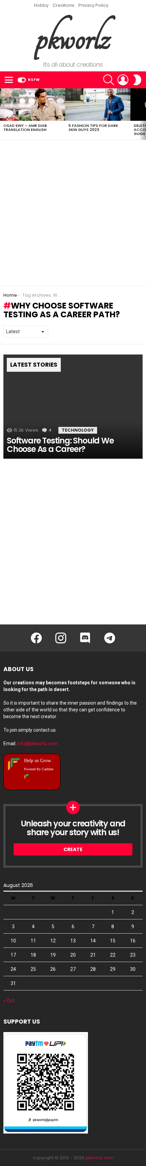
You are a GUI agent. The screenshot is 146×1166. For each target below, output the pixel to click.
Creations (63, 5)
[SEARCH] (108, 79)
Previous (3, 114)
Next (142, 114)
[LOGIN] (122, 79)
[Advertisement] (73, 212)
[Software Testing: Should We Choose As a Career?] (73, 407)
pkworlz (73, 37)
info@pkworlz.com (37, 743)
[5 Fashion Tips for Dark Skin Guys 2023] (97, 104)
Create (73, 849)
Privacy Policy (93, 5)
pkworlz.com (99, 1157)
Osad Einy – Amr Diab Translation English (25, 127)
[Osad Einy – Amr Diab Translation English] (32, 104)
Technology (78, 430)
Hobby (41, 5)
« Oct (8, 1000)
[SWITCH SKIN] (137, 79)
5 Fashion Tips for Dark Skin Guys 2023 (93, 127)
